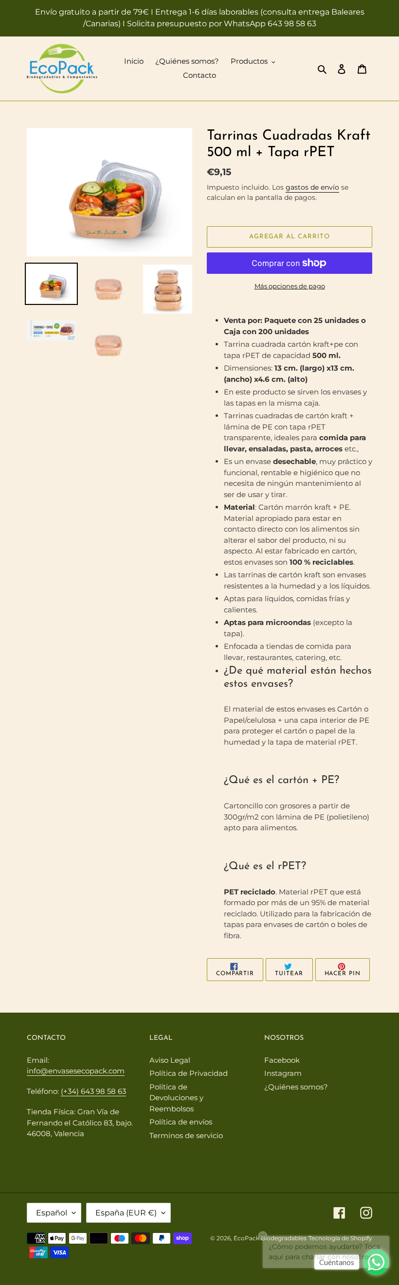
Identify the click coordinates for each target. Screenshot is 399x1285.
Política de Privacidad (188, 1073)
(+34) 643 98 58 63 (93, 1091)
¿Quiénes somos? (296, 1086)
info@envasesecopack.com (76, 1070)
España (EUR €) (126, 1212)
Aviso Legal (169, 1060)
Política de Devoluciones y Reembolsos (176, 1097)
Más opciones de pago (289, 286)
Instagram (283, 1073)
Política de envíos (180, 1121)
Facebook (282, 1060)
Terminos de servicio (186, 1135)
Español (51, 1212)
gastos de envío (312, 187)
